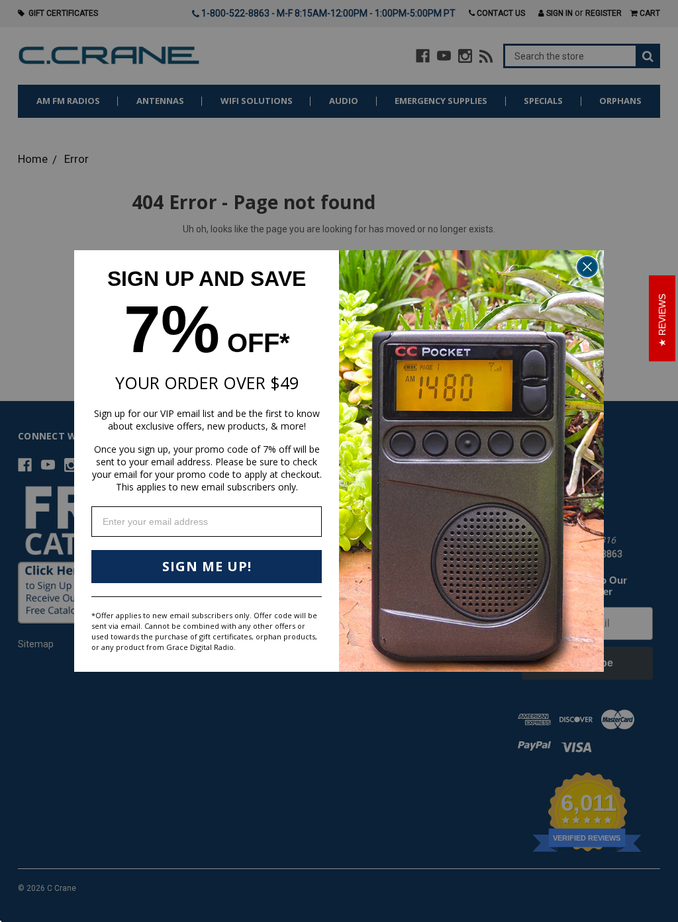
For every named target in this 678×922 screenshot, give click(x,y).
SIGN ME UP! (207, 566)
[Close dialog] (587, 267)
